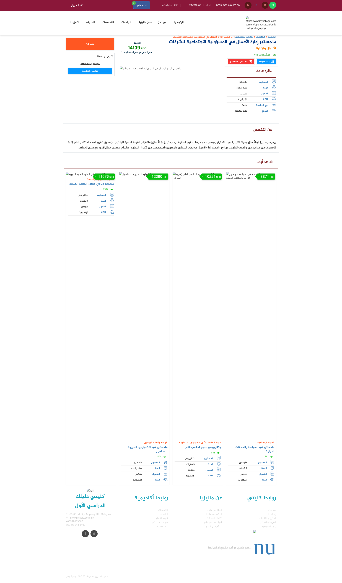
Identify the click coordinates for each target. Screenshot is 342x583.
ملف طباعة (264, 62)
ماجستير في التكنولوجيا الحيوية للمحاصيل (147, 449)
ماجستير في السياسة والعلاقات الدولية (254, 449)
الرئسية (272, 37)
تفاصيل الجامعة (90, 71)
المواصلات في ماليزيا (212, 522)
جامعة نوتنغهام (244, 37)
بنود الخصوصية (268, 526)
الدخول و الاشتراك (268, 518)
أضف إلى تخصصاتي (239, 62)
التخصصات (163, 510)
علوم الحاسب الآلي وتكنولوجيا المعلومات (199, 443)
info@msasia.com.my (228, 5)
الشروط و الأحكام (268, 522)
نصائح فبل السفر (214, 526)
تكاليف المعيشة (214, 518)
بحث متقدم (162, 526)
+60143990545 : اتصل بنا (199, 5)
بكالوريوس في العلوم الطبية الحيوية (91, 184)
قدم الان (90, 44)
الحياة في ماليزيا (214, 510)
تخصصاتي (142, 5)
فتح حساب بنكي (160, 522)
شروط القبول (162, 518)
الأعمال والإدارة (266, 48)
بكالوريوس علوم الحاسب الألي (203, 447)
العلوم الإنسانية (265, 443)
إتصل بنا (272, 514)
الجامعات (260, 37)
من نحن (272, 510)
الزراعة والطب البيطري (155, 443)
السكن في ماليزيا (214, 514)
